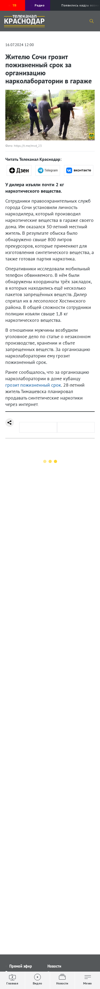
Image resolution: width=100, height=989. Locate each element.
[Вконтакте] (78, 170)
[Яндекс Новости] (19, 170)
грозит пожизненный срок (33, 385)
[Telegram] (47, 170)
